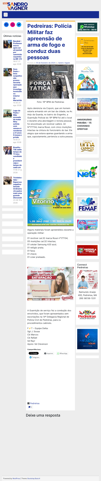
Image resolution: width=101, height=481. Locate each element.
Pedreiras (34, 403)
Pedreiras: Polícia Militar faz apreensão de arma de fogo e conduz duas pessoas (49, 42)
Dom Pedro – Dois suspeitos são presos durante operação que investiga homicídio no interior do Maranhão (17, 84)
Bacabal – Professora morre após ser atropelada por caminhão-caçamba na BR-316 (18, 50)
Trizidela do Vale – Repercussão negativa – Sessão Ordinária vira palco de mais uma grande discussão (19, 187)
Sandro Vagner (64, 63)
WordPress (16, 478)
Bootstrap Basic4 (33, 478)
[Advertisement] (50, 159)
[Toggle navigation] (5, 14)
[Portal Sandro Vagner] (15, 5)
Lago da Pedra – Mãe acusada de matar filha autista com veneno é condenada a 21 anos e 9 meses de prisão (18, 123)
